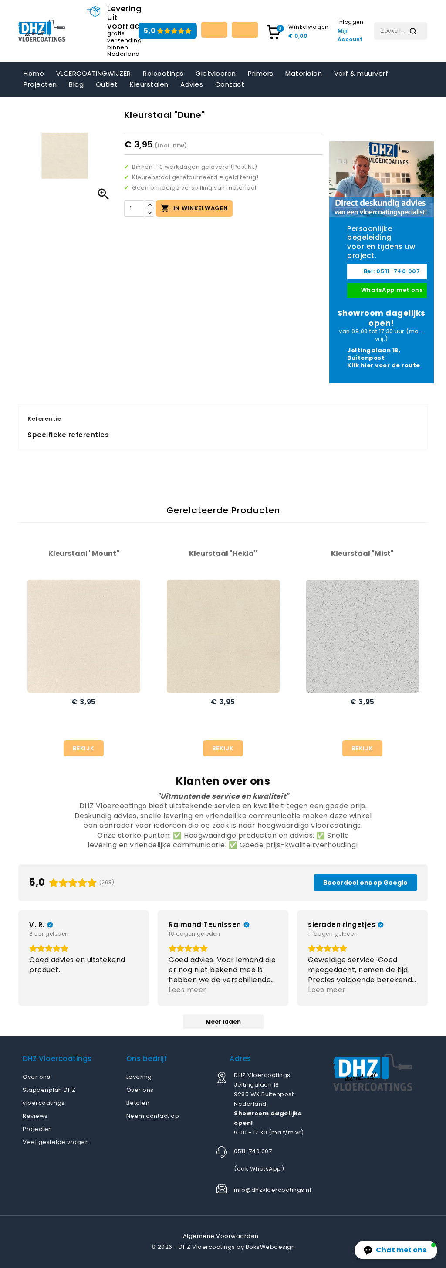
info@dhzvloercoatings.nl (272, 1190)
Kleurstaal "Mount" (83, 554)
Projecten (40, 84)
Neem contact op (152, 1116)
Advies (191, 84)
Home (34, 73)
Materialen (303, 73)
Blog (76, 84)
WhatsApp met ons (391, 290)
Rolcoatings (163, 73)
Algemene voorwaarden (221, 1236)
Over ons (36, 1077)
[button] (396, 1250)
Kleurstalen (149, 84)
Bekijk (83, 748)
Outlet (107, 84)
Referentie (44, 419)
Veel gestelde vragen (56, 1142)
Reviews (35, 1116)
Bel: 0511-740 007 (391, 271)
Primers (261, 73)
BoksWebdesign (270, 1247)
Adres (240, 1059)
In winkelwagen (194, 208)
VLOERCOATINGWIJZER (93, 73)
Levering (139, 1077)
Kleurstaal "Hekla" (223, 554)
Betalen (138, 1103)
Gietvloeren (216, 73)
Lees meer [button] (187, 990)
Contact (230, 84)
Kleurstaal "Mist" (362, 554)
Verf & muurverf (361, 73)
